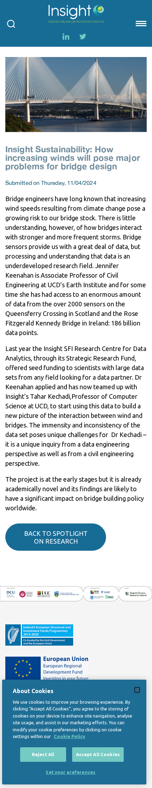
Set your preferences (70, 772)
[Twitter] (82, 36)
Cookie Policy (69, 736)
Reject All (43, 754)
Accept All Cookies (98, 754)
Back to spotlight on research (56, 537)
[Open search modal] (11, 23)
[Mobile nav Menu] (140, 23)
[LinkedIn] (65, 36)
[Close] (137, 690)
